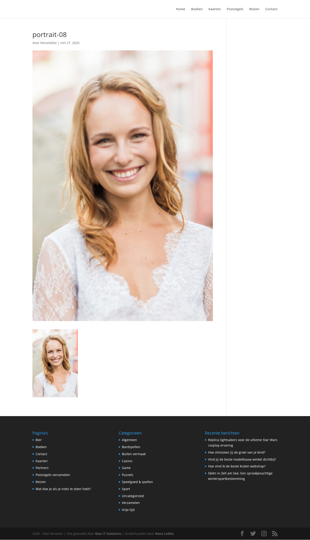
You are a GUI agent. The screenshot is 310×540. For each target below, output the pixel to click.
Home (180, 9)
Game (126, 468)
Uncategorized (133, 496)
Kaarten (215, 9)
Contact (271, 9)
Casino (127, 461)
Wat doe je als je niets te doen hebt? (63, 489)
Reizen (254, 9)
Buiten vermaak (134, 454)
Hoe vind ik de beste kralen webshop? (237, 466)
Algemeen (129, 440)
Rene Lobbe (164, 533)
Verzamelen (131, 503)
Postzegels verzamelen (53, 475)
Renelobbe (48, 43)
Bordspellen (131, 447)
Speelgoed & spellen (137, 482)
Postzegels (235, 9)
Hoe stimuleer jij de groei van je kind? (236, 452)
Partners (42, 468)
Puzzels (127, 475)
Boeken (197, 9)
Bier (39, 440)
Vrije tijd (128, 510)
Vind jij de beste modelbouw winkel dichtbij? (242, 459)
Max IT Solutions (108, 533)
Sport (126, 489)
